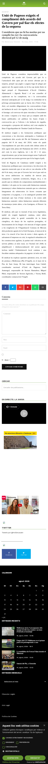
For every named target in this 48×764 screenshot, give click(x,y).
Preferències (24, 742)
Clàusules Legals (8, 694)
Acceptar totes (12, 758)
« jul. (4, 617)
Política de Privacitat (11, 762)
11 (11, 600)
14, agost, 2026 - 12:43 (25, 667)
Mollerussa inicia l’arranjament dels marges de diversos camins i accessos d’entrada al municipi (29, 630)
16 (43, 600)
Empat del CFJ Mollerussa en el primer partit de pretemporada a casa (31, 641)
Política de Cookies (9, 716)
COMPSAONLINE (40, 762)
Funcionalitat (11, 747)
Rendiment (10, 742)
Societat (5, 12)
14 (30, 600)
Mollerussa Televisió (12, 42)
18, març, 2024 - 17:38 (30, 42)
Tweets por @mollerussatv (12, 533)
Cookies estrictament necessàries (19, 738)
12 (17, 600)
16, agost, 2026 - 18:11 (25, 646)
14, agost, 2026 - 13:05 (25, 657)
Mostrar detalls (12, 751)
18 (11, 605)
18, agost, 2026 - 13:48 (25, 636)
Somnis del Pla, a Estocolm (26, 664)
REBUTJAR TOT (35, 758)
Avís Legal (6, 705)
